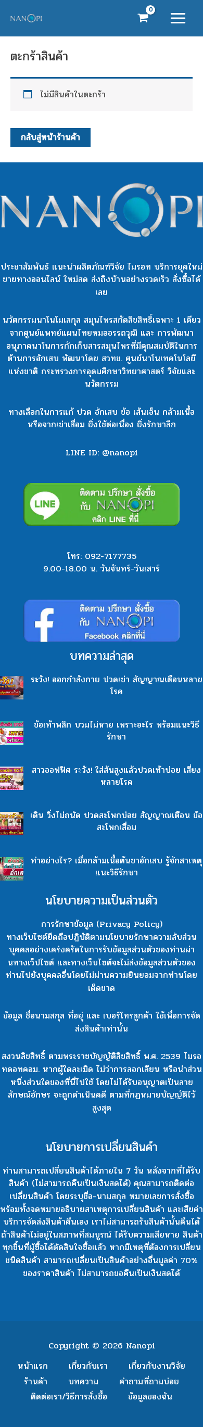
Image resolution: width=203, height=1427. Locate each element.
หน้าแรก (33, 1365)
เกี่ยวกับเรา (88, 1365)
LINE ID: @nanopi (102, 452)
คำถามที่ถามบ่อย (149, 1381)
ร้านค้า (35, 1381)
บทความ (83, 1381)
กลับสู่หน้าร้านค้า (50, 137)
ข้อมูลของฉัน (150, 1396)
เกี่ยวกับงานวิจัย (157, 1365)
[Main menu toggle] (178, 18)
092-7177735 (110, 556)
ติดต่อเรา (69, 1396)
